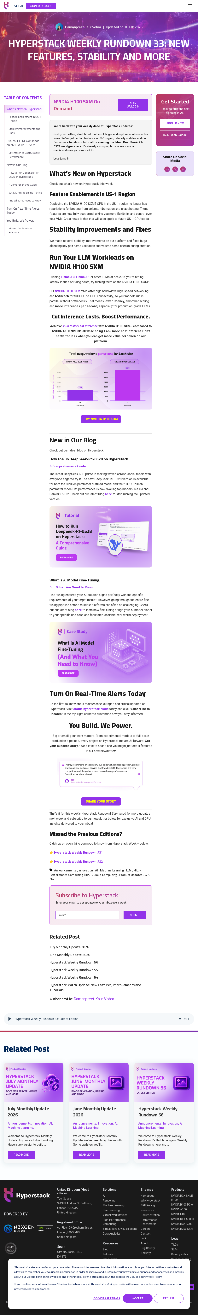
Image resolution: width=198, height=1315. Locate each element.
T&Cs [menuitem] (174, 1244)
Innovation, (40, 1123)
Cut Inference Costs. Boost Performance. (24, 154)
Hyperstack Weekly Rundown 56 (74, 962)
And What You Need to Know (25, 200)
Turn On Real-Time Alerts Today (23, 210)
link (33, 1082)
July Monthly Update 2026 (69, 947)
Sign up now (175, 123)
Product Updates (131, 875)
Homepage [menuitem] (147, 1195)
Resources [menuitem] (147, 1210)
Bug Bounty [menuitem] (148, 1248)
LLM (128, 870)
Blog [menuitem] (105, 1249)
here (109, 494)
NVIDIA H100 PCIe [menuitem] (182, 1204)
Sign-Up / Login (40, 6)
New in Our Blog (17, 165)
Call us (18, 5)
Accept (137, 1298)
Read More (21, 1154)
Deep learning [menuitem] (111, 1210)
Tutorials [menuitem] (108, 1254)
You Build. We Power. (20, 220)
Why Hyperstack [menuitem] (150, 1200)
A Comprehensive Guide (23, 184)
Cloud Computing (105, 875)
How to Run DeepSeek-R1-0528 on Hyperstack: (25, 174)
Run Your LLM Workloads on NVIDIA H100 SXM (23, 143)
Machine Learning (112, 870)
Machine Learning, (21, 1128)
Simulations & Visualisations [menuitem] (120, 1228)
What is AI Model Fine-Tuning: (26, 192)
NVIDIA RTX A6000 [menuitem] (182, 1219)
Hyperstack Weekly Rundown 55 (74, 970)
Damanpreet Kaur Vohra (83, 27)
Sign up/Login (133, 105)
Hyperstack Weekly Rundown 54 (74, 977)
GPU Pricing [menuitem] (148, 1205)
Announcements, (20, 1123)
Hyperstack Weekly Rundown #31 (78, 852)
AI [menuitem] (104, 1195)
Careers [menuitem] (145, 1228)
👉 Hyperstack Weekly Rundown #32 (76, 862)
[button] (10, 1019)
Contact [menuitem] (145, 1233)
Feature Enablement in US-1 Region (25, 118)
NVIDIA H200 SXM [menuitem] (182, 1228)
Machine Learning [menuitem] (114, 1205)
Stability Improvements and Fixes (24, 130)
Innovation (86, 870)
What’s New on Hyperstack (24, 109)
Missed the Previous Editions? (20, 230)
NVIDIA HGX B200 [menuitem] (181, 1223)
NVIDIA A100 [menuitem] (179, 1209)
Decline (168, 1298)
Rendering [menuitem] (109, 1200)
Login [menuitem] (144, 1238)
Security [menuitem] (146, 1252)
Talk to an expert (175, 135)
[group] (99, 1019)
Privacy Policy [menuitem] (179, 1254)
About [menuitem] (144, 1243)
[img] (180, 1019)
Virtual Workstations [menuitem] (115, 1215)
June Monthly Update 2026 (70, 954)
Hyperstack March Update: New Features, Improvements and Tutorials (95, 987)
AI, (51, 1123)
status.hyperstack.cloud (91, 709)
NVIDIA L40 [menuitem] (178, 1214)
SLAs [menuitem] (174, 1249)
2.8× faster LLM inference (80, 326)
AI (96, 870)
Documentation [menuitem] (150, 1215)
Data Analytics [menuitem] (111, 1233)
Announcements (65, 870)
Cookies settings (106, 1298)
